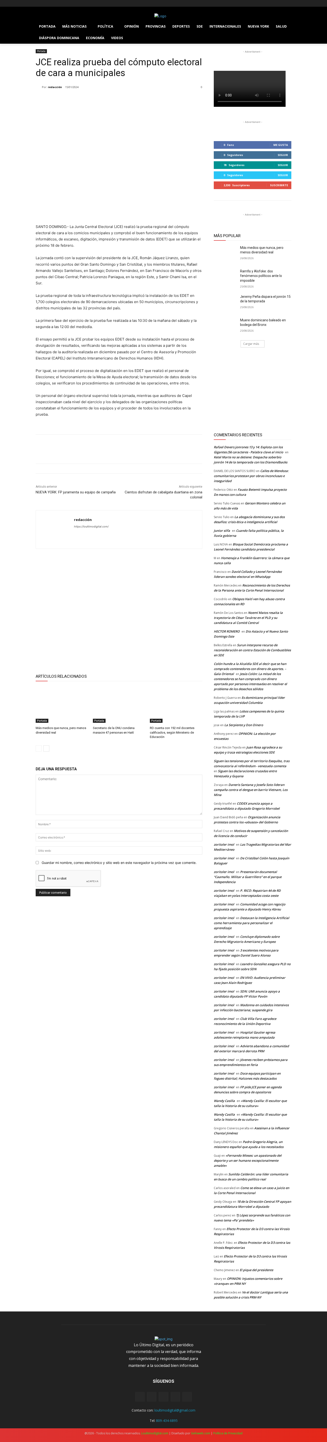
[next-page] (46, 748)
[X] (52, 3)
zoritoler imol (224, 844)
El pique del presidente (256, 1270)
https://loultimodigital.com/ (91, 526)
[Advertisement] (119, 610)
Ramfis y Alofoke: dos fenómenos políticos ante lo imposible (261, 275)
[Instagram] (45, 3)
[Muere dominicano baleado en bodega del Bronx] (225, 326)
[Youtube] (65, 3)
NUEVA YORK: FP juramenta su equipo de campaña (76, 492)
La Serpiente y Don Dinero (243, 725)
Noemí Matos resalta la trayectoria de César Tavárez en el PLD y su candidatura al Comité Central (248, 617)
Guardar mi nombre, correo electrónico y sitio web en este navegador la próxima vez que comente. (119, 863)
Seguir (283, 155)
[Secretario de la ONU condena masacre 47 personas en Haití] (119, 704)
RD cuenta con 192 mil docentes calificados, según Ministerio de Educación (172, 732)
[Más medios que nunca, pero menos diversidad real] (62, 704)
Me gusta (280, 145)
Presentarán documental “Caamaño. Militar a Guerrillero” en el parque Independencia (248, 877)
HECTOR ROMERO (227, 631)
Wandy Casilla (224, 1101)
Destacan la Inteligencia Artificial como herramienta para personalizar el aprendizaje (251, 923)
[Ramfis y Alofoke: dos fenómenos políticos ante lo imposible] (225, 277)
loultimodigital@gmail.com (174, 1410)
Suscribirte (279, 185)
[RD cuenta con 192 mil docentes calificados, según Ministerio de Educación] (176, 704)
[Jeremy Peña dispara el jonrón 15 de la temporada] (225, 302)
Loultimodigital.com (154, 1433)
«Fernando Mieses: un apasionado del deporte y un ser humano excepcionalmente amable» (248, 1160)
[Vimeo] (58, 3)
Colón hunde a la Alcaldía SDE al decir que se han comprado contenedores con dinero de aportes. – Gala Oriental (250, 669)
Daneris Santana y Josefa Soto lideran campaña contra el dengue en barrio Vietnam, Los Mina (251, 790)
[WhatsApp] (133, 211)
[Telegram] (144, 211)
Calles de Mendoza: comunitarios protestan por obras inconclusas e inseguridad (251, 476)
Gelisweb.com (200, 1433)
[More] (156, 211)
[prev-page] (39, 748)
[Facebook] (38, 3)
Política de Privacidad (227, 1433)
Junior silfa (222, 530)
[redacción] (39, 87)
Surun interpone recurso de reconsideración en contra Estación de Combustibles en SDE (252, 650)
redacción (55, 87)
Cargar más (251, 344)
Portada (41, 51)
